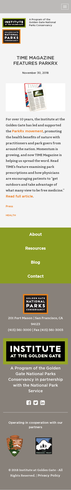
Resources (35, 248)
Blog (35, 262)
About (35, 235)
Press (9, 206)
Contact (36, 276)
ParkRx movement (27, 131)
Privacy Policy (49, 475)
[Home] (14, 23)
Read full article (19, 196)
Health (11, 215)
